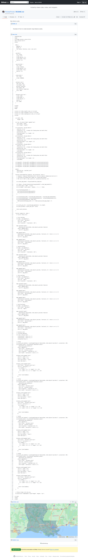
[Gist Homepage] (5, 2)
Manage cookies (56, 556)
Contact (50, 556)
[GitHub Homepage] (14, 556)
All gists (32, 2)
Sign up (84, 2)
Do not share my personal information (67, 556)
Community (42, 556)
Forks (22, 17)
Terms (25, 556)
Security (33, 556)
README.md (20, 12)
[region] (44, 29)
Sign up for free (16, 549)
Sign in (79, 2)
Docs (46, 556)
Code (5, 17)
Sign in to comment (54, 549)
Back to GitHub (38, 2)
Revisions (13, 17)
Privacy (29, 556)
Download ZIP (82, 16)
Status (37, 556)
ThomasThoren (10, 12)
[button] (74, 17)
